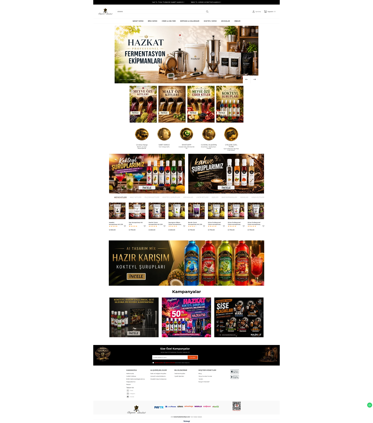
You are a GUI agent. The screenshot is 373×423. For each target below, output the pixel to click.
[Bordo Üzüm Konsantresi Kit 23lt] (137, 211)
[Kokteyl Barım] (134, 317)
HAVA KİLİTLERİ (257, 197)
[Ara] (207, 12)
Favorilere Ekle (125, 226)
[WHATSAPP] (186, 134)
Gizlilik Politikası (131, 376)
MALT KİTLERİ (135, 197)
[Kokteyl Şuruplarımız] (147, 174)
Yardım (201, 379)
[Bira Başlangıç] (239, 317)
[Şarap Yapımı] (186, 54)
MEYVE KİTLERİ (120, 197)
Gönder (193, 357)
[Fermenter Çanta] (186, 317)
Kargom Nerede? (204, 381)
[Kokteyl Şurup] (230, 104)
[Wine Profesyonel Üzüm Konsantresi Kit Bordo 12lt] (196, 211)
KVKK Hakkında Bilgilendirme (135, 379)
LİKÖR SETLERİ (202, 197)
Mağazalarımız (130, 381)
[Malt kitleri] (172, 104)
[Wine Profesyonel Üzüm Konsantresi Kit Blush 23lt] (256, 211)
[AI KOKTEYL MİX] (186, 263)
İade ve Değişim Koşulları (158, 373)
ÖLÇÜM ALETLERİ (152, 197)
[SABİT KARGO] (164, 134)
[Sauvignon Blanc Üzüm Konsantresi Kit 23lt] (117, 211)
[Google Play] (235, 377)
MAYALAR (244, 197)
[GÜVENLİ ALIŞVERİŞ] (209, 134)
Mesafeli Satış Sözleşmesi (158, 379)
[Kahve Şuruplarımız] (226, 174)
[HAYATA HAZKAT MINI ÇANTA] (136, 409)
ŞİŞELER (215, 197)
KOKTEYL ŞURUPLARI (171, 197)
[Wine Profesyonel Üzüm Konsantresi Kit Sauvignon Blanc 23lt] (236, 211)
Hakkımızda (130, 373)
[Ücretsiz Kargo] (142, 134)
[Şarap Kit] (143, 104)
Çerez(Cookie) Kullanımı (158, 376)
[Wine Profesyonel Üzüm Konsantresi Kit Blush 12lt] (176, 211)
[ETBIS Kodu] (237, 406)
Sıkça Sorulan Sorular (205, 376)
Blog (200, 373)
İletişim (128, 384)
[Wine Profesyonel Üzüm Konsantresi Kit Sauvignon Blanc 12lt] (157, 211)
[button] (122, 79)
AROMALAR (188, 197)
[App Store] (235, 371)
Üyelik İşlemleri (179, 376)
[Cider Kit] (201, 104)
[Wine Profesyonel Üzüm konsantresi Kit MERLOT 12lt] (216, 211)
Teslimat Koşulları (179, 373)
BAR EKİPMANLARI (229, 197)
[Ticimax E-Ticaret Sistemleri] (186, 421)
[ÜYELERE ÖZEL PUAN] (231, 134)
